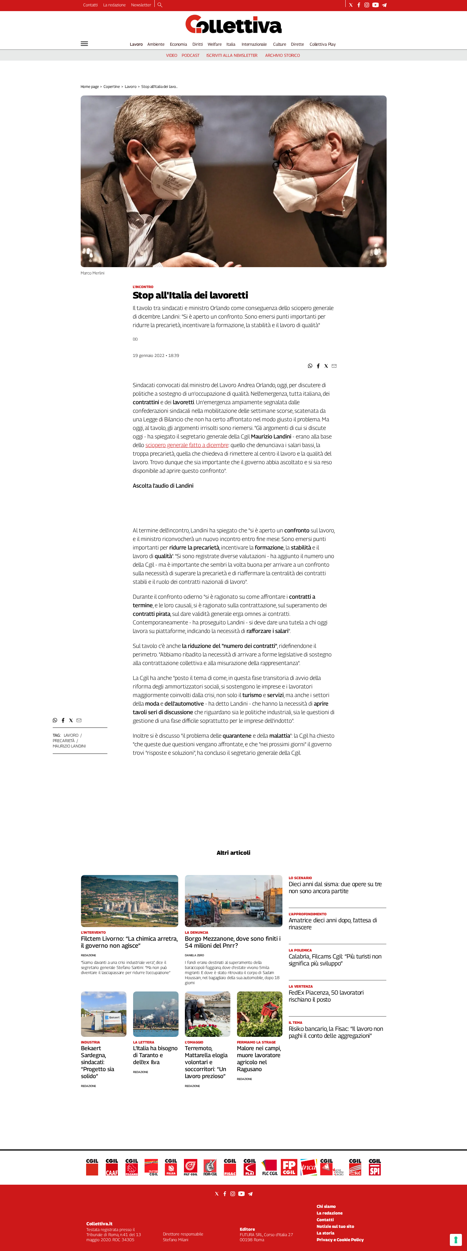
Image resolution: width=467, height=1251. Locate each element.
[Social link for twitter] (351, 5)
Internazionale (254, 44)
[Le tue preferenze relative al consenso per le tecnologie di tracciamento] (456, 1240)
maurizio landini (69, 745)
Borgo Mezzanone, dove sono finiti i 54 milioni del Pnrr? (233, 942)
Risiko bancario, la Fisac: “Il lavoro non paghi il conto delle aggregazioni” (336, 1032)
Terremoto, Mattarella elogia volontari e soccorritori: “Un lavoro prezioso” (206, 1062)
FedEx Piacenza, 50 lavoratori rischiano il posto (326, 996)
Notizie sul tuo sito (335, 1226)
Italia (231, 44)
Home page (90, 86)
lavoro (71, 735)
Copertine (112, 86)
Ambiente (156, 44)
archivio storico (282, 55)
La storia (326, 1232)
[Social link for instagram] (366, 5)
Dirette (297, 44)
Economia (178, 44)
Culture (279, 44)
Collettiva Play (323, 44)
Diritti (198, 44)
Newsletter (141, 4)
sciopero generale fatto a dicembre (187, 445)
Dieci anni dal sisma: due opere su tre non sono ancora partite (335, 887)
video (171, 55)
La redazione (114, 4)
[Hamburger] (84, 43)
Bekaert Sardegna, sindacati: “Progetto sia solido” (97, 1062)
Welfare (214, 44)
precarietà (64, 740)
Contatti (90, 4)
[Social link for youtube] (375, 5)
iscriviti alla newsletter (232, 55)
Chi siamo (326, 1206)
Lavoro (136, 44)
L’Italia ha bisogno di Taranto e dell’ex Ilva (155, 1055)
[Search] (160, 5)
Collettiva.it (99, 1223)
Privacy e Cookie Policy (340, 1239)
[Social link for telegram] (384, 5)
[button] (310, 366)
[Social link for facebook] (358, 5)
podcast (190, 55)
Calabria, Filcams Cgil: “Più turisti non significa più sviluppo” (335, 960)
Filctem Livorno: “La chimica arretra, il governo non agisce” (129, 942)
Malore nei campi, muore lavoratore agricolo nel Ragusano (259, 1058)
